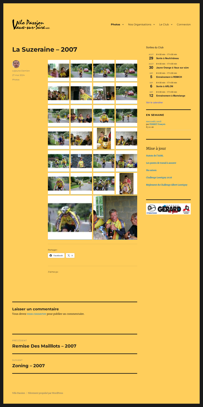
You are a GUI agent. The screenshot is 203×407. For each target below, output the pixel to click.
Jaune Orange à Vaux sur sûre (172, 67)
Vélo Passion (18, 393)
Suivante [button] (186, 208)
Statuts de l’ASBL (154, 155)
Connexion (184, 24)
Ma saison (151, 170)
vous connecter (36, 313)
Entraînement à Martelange (170, 95)
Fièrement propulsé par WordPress (45, 393)
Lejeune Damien (21, 70)
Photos (115, 24)
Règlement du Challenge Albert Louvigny (166, 185)
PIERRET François (157, 124)
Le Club (164, 24)
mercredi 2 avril (153, 121)
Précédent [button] (150, 208)
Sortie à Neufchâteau (167, 58)
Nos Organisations (139, 24)
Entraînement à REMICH (169, 76)
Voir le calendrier (154, 102)
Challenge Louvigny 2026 (159, 177)
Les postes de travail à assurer (161, 163)
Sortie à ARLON (164, 86)
